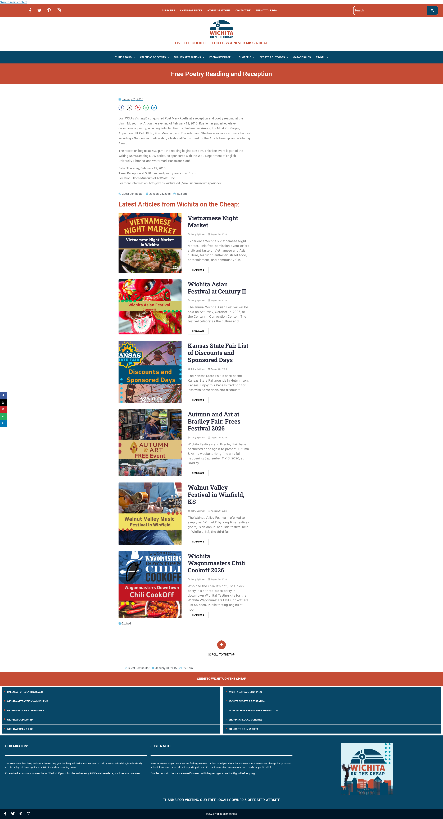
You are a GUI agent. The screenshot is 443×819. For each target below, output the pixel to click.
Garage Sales (302, 57)
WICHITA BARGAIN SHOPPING (245, 692)
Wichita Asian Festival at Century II (217, 287)
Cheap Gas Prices (191, 10)
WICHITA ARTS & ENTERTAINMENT (26, 710)
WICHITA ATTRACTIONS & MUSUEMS (27, 701)
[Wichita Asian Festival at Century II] (150, 307)
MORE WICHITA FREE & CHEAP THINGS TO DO (254, 710)
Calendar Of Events (153, 57)
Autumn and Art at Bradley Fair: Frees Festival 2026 (214, 421)
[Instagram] (58, 10)
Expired (126, 623)
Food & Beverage (219, 57)
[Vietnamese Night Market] (150, 243)
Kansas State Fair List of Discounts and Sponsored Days (218, 353)
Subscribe (168, 10)
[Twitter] (39, 10)
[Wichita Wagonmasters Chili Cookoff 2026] (150, 584)
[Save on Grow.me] (162, 107)
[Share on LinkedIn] (154, 107)
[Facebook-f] (30, 10)
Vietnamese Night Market (213, 221)
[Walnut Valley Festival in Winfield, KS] (150, 513)
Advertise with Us (218, 10)
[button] (125, 57)
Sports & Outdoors (272, 57)
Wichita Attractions (187, 57)
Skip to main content (13, 2)
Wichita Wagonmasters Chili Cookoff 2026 (216, 563)
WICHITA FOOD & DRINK (20, 719)
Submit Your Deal (267, 10)
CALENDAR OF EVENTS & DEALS (25, 692)
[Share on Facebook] (121, 107)
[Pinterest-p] (49, 10)
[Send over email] (146, 107)
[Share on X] (129, 107)
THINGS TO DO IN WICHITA (243, 729)
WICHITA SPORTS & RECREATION (247, 701)
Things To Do (123, 57)
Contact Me (243, 10)
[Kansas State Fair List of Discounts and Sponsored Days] (150, 372)
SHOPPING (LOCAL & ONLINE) (245, 719)
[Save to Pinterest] (138, 107)
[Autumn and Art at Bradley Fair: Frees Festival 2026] (150, 442)
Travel (320, 57)
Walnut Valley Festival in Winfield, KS (216, 494)
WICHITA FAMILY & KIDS (20, 729)
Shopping (245, 57)
